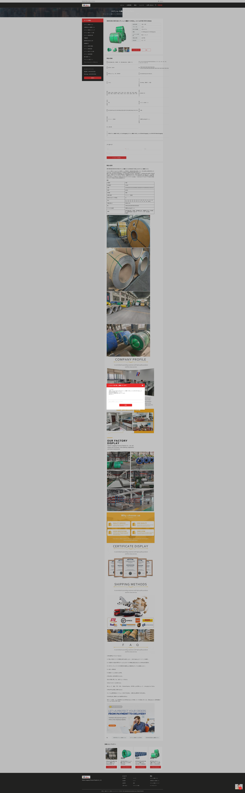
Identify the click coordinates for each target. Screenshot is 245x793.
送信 (126, 405)
